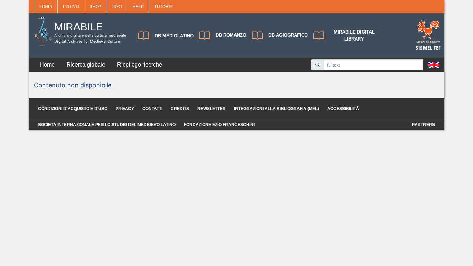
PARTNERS (423, 124)
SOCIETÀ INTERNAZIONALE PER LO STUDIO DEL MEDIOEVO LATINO (107, 124)
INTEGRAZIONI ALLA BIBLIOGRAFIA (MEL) (276, 108)
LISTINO (71, 6)
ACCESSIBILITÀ (343, 108)
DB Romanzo (231, 35)
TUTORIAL (164, 6)
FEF (437, 48)
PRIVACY (125, 108)
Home (47, 65)
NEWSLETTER (211, 108)
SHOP (95, 6)
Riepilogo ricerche (139, 65)
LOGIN (45, 6)
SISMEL (425, 48)
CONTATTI (152, 108)
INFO (117, 6)
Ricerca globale (85, 65)
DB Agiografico (288, 35)
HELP (138, 6)
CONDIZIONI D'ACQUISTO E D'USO (72, 108)
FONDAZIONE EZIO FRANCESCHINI (219, 124)
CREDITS (180, 108)
